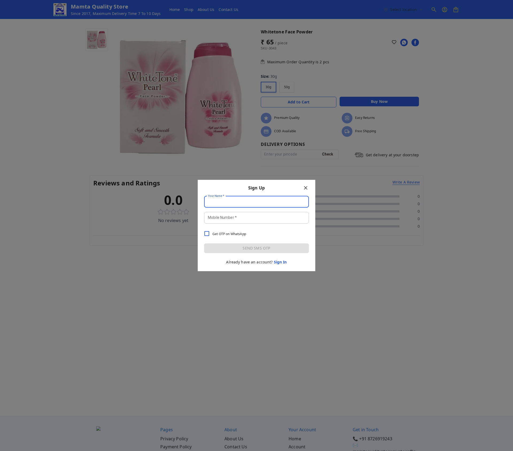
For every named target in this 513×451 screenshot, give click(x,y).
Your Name (216, 196)
